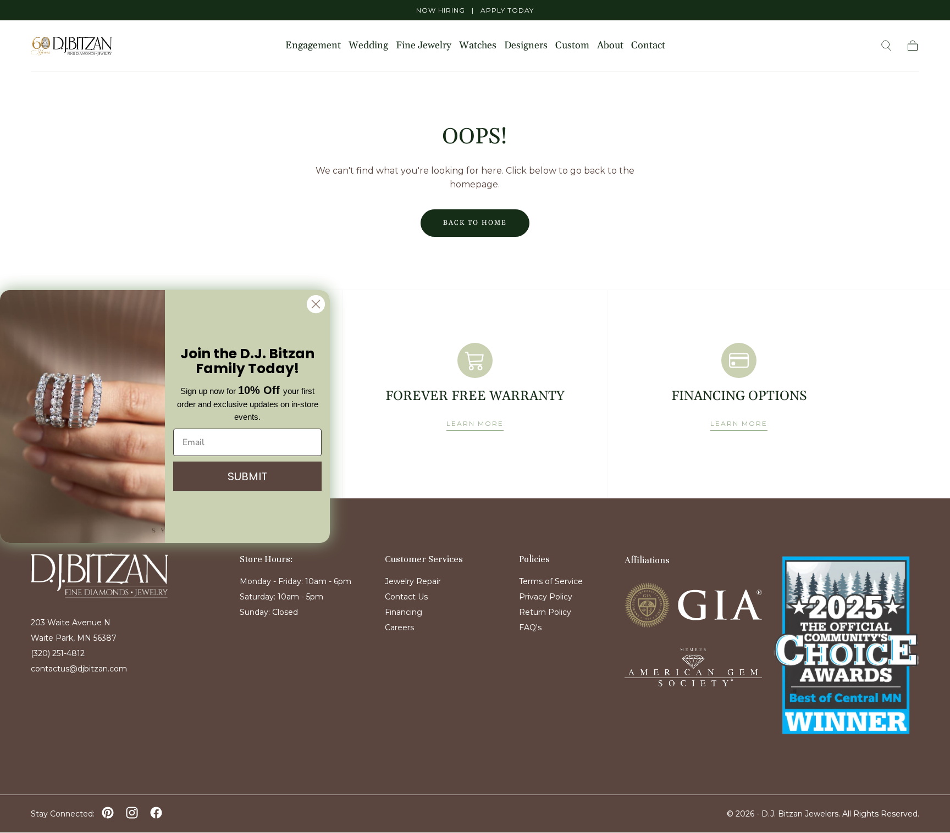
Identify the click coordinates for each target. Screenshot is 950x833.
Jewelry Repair (413, 581)
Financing (403, 612)
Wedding (368, 46)
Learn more (475, 423)
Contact (648, 46)
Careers (399, 627)
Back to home (475, 223)
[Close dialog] (315, 304)
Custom (572, 46)
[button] (886, 45)
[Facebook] (156, 813)
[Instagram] (132, 813)
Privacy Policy (545, 597)
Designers (526, 46)
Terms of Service (551, 581)
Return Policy (545, 612)
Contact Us (406, 597)
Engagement (313, 46)
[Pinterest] (108, 813)
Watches (477, 46)
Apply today (507, 10)
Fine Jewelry (423, 46)
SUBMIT (247, 477)
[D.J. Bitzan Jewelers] (99, 575)
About (610, 46)
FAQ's (530, 627)
